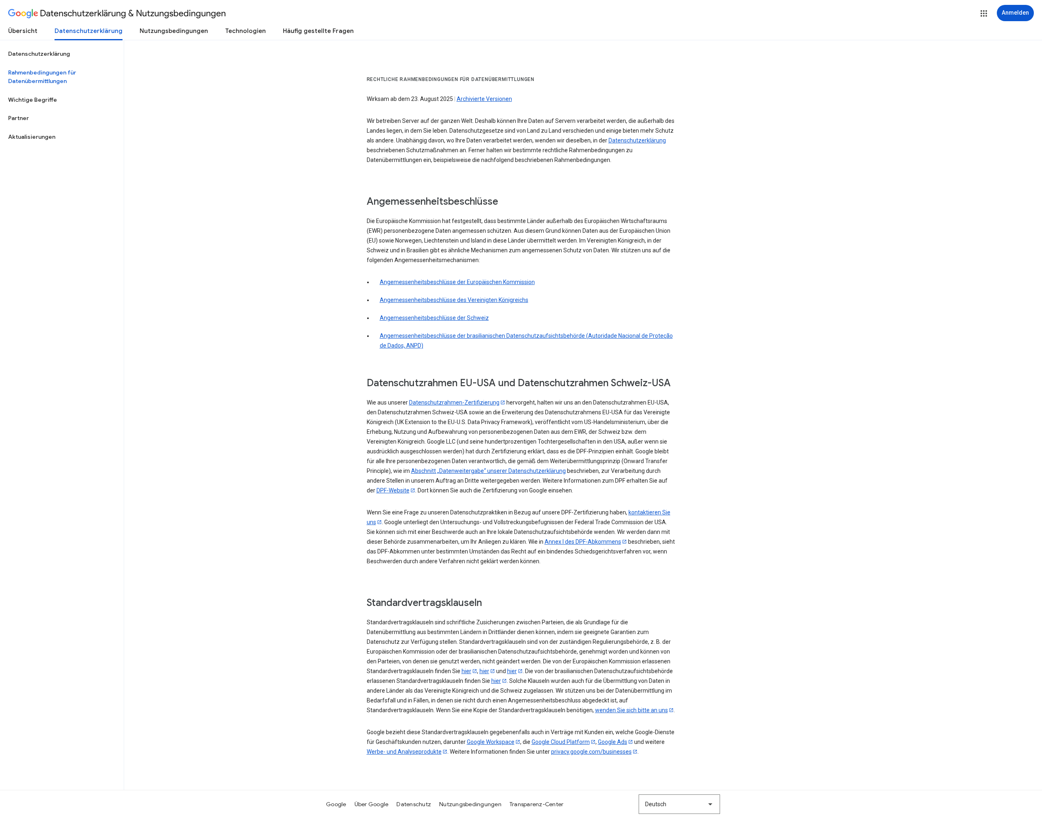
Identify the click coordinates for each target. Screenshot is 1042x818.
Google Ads (612, 742)
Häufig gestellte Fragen (318, 31)
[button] (984, 13)
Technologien (245, 31)
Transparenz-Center (537, 804)
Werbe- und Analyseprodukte (404, 751)
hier (466, 671)
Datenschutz (413, 804)
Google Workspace (490, 742)
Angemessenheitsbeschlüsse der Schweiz (434, 318)
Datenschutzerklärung (89, 31)
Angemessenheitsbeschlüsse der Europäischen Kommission (457, 282)
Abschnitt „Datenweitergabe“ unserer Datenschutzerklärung (488, 471)
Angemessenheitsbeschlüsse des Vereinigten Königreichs (454, 300)
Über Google (372, 804)
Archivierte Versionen (484, 99)
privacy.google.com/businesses (591, 751)
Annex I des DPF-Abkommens (583, 541)
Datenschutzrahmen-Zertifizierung (454, 402)
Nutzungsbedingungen (174, 31)
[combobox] (679, 804)
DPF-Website (393, 490)
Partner (18, 118)
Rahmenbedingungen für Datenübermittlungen (42, 77)
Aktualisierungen (31, 136)
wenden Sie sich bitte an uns (631, 710)
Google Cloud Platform (561, 742)
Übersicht (22, 31)
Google (336, 804)
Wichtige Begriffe (32, 99)
